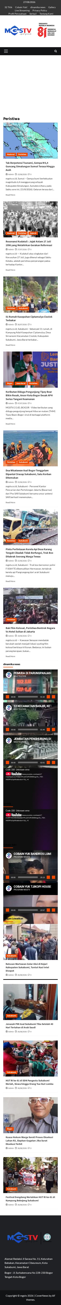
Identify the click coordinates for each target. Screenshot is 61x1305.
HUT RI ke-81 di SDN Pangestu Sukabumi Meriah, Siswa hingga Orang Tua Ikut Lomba (29, 1082)
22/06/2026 (22, 482)
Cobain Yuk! (21, 7)
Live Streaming (22, 10)
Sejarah (33, 233)
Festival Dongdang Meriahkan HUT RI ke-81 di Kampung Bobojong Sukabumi (30, 1199)
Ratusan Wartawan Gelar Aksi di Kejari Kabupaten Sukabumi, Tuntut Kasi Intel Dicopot (27, 967)
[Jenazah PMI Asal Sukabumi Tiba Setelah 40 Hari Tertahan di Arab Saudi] (30, 1002)
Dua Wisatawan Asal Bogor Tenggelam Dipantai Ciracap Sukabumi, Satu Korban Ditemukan (28, 474)
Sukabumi (23, 308)
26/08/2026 (22, 975)
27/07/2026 (22, 249)
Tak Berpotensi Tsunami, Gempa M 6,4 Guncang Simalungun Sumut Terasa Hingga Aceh (30, 166)
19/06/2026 (22, 636)
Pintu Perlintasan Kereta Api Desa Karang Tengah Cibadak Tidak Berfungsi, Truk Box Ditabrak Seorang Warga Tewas (29, 553)
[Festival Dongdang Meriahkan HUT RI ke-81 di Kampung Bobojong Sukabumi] (30, 1175)
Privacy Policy (40, 10)
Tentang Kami (46, 13)
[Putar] (7, 696)
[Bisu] (48, 696)
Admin (11, 174)
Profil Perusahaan (17, 13)
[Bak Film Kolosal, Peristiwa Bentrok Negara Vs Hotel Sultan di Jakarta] (30, 606)
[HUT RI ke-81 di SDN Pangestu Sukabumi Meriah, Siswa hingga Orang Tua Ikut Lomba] (30, 1059)
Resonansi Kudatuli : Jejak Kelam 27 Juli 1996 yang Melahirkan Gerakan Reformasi (29, 243)
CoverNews (41, 1295)
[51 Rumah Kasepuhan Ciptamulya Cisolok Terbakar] (30, 294)
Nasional (10, 154)
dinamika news (37, 7)
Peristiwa (22, 154)
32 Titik (8, 7)
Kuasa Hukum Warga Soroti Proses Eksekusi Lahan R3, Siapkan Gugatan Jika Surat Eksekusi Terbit (29, 1141)
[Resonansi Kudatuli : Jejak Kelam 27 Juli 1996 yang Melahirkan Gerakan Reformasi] (30, 219)
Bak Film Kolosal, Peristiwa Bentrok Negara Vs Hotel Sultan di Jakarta (30, 629)
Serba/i (33, 13)
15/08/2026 (22, 174)
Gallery (52, 7)
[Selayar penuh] (53, 696)
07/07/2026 (22, 403)
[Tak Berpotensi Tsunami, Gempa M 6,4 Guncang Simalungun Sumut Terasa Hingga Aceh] (30, 141)
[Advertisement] (30, 105)
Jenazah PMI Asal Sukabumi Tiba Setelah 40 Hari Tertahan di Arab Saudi (29, 1025)
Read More (10, 195)
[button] (5, 51)
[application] (30, 684)
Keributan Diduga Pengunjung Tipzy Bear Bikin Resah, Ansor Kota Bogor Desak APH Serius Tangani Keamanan (29, 395)
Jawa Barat (21, 383)
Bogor (9, 383)
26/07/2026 (22, 324)
